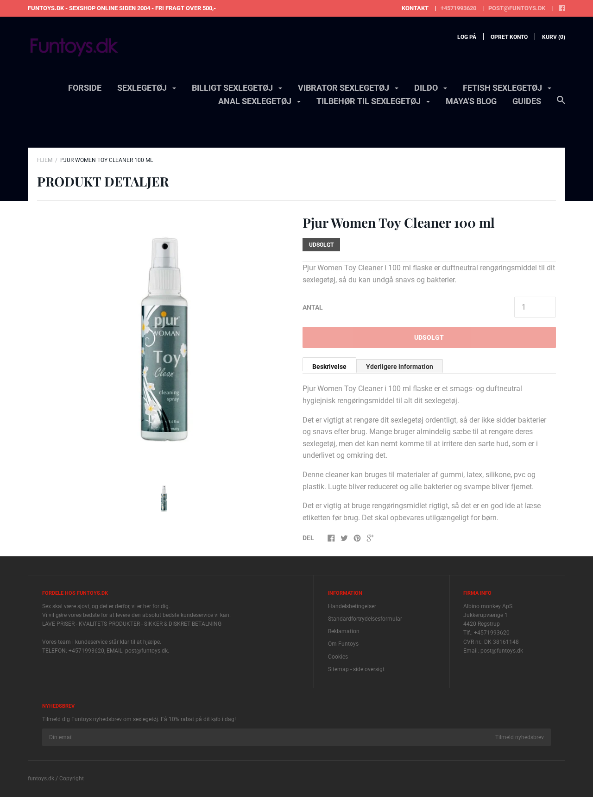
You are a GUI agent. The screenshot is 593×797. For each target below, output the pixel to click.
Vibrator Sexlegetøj (344, 88)
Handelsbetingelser (352, 606)
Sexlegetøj (143, 88)
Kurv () (553, 37)
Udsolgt (429, 337)
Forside (84, 88)
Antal (313, 307)
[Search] (561, 104)
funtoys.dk (41, 778)
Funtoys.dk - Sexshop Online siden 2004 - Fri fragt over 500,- (122, 8)
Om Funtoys (343, 644)
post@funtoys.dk (516, 8)
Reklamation (344, 631)
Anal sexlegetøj (255, 101)
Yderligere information (399, 366)
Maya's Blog (471, 101)
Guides (526, 101)
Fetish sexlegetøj (503, 88)
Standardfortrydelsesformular (365, 619)
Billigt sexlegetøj (233, 88)
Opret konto (509, 37)
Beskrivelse (329, 366)
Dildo (427, 88)
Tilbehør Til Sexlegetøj (369, 101)
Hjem (44, 160)
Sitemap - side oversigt (356, 669)
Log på (466, 37)
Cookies (338, 657)
